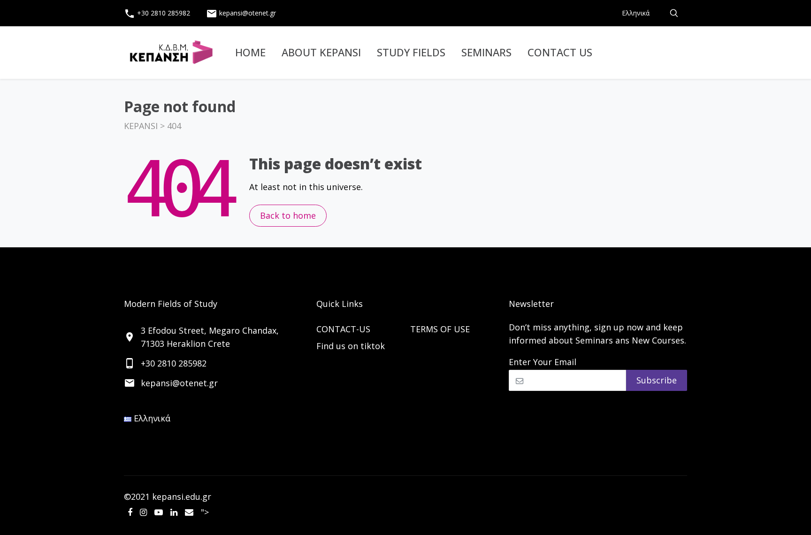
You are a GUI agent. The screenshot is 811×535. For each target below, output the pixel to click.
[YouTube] (158, 512)
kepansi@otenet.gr (241, 13)
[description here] (674, 13)
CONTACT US (560, 52)
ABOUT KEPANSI (321, 52)
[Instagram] (143, 512)
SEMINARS (486, 52)
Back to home (288, 215)
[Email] (189, 512)
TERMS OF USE (440, 329)
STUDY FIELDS (411, 52)
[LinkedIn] (173, 512)
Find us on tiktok (350, 346)
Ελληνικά (636, 12)
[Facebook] (130, 512)
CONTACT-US (343, 329)
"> (205, 512)
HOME (250, 52)
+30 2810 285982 (157, 13)
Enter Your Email (542, 361)
